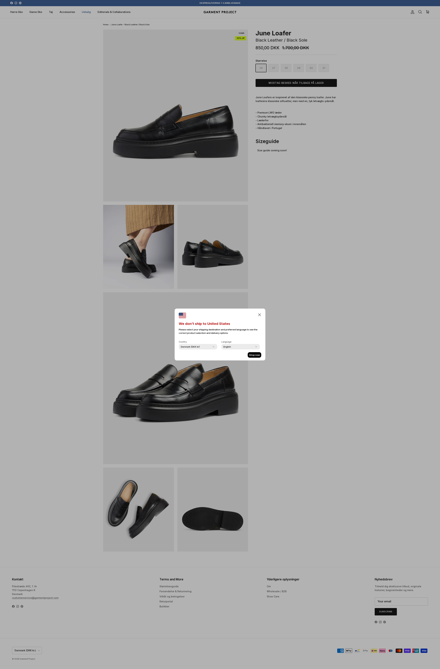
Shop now (254, 355)
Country (183, 342)
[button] (259, 314)
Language (226, 342)
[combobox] (190, 346)
